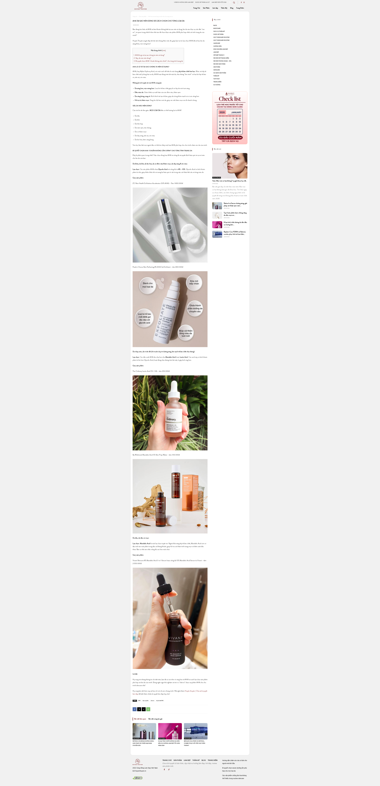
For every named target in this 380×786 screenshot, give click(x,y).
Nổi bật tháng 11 (218, 55)
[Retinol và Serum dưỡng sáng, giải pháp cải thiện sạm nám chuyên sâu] (144, 731)
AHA (139, 700)
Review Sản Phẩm (219, 64)
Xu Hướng (216, 85)
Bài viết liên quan (140, 719)
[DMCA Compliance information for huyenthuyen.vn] (137, 779)
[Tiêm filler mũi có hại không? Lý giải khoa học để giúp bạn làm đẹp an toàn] (229, 165)
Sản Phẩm (216, 67)
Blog (215, 25)
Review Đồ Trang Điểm (221, 58)
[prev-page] (134, 734)
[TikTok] (169, 770)
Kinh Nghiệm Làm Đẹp (220, 49)
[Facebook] (241, 2)
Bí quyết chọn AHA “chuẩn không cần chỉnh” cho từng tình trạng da (158, 61)
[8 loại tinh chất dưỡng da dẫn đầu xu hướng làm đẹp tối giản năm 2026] (170, 731)
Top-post (216, 79)
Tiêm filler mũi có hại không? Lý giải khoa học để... (229, 181)
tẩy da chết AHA (159, 700)
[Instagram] (244, 2)
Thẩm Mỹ (216, 76)
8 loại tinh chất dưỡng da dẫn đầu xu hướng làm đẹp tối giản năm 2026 (169, 743)
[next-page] (206, 734)
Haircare (216, 43)
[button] (234, 2)
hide (164, 50)
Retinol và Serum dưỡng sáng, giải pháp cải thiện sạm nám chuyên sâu (143, 743)
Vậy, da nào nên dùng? (142, 58)
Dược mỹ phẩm (142, 16)
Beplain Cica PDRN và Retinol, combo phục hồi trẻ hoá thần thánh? (194, 743)
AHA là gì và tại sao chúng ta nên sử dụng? (149, 55)
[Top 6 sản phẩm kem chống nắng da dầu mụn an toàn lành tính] (217, 215)
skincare (152, 700)
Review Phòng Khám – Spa (222, 61)
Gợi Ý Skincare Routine (221, 37)
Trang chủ (135, 16)
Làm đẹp (216, 52)
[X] (139, 709)
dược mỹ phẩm (146, 700)
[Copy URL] (144, 709)
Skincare (216, 70)
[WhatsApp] (148, 709)
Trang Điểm (217, 82)
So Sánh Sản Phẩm (219, 73)
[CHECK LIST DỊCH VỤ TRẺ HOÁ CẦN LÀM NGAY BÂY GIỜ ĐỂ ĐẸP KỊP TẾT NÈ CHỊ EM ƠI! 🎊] (229, 117)
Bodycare (216, 28)
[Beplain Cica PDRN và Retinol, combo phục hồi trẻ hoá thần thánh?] (196, 731)
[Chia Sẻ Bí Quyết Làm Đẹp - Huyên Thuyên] (151, 5)
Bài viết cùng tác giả (155, 719)
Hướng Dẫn (217, 46)
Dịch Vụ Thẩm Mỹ (219, 31)
